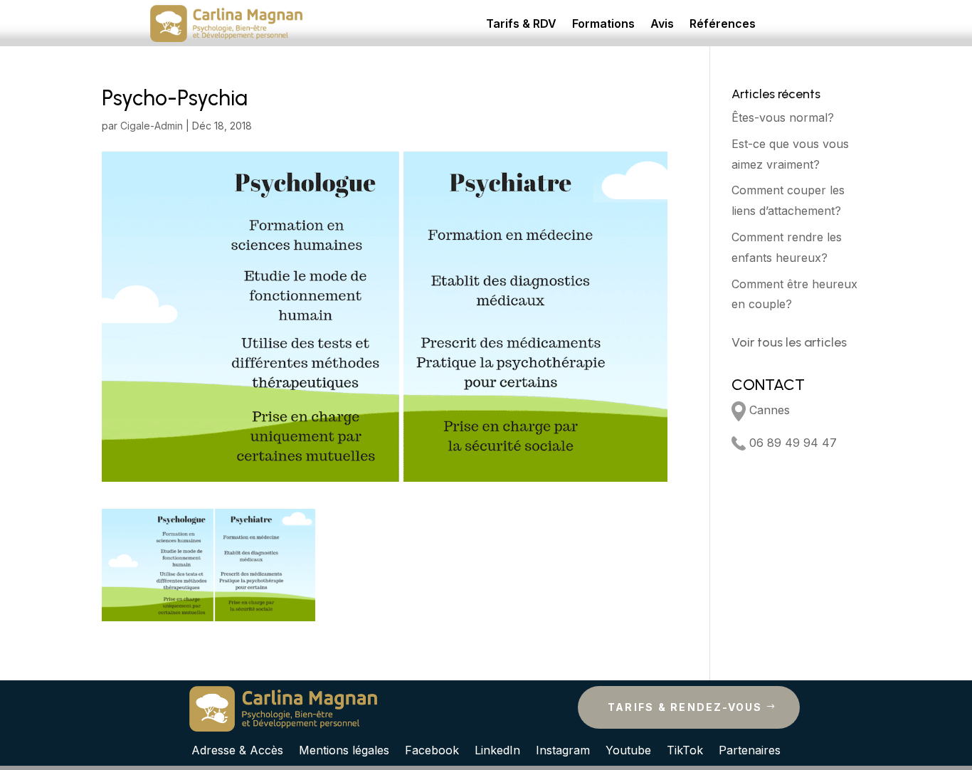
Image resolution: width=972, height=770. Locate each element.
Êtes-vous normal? (782, 117)
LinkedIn (497, 749)
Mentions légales (344, 749)
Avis (662, 25)
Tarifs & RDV (521, 25)
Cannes (768, 410)
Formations (603, 25)
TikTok (685, 749)
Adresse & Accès (237, 749)
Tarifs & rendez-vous (685, 707)
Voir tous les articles (789, 342)
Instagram (563, 749)
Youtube (628, 749)
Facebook (432, 749)
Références (723, 25)
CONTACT (768, 384)
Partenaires (750, 749)
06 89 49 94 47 (791, 443)
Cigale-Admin (151, 126)
